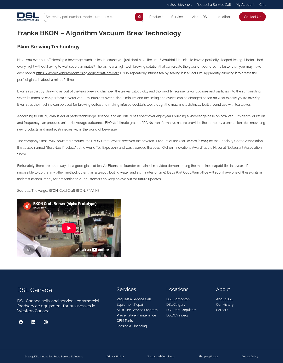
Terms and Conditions (161, 356)
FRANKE (93, 191)
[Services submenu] (186, 17)
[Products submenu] (165, 17)
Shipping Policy (208, 356)
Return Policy (250, 356)
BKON (53, 191)
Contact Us (252, 17)
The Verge (39, 191)
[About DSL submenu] (210, 17)
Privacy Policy (115, 356)
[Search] (139, 17)
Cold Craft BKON (72, 191)
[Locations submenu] (233, 17)
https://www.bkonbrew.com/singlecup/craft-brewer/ (77, 73)
